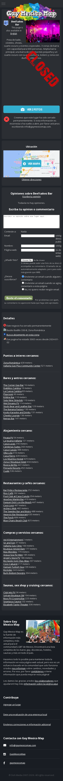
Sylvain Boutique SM (13, 595)
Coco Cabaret (10, 563)
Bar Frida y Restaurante (15, 490)
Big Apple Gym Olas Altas (16, 560)
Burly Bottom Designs (14, 573)
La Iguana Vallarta (12, 440)
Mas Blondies (10, 551)
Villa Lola (7, 452)
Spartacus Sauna (12, 601)
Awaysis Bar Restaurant (15, 514)
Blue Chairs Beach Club (15, 520)
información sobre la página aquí (41, 683)
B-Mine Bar (8, 397)
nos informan (19, 668)
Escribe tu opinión (32, 196)
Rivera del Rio (10, 464)
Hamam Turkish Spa (13, 566)
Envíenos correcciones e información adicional (27, 724)
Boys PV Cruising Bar (14, 598)
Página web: (10, 249)
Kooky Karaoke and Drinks (17, 412)
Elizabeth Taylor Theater (15, 604)
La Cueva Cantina (12, 391)
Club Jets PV (9, 592)
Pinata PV (8, 437)
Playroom (8, 394)
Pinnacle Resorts (11, 467)
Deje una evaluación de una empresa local (25, 714)
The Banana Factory (13, 409)
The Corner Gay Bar (13, 385)
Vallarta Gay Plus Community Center (21, 365)
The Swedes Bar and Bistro (17, 511)
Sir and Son (9, 542)
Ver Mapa (34, 164)
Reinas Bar (8, 418)
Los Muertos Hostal (13, 458)
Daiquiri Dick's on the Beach (17, 502)
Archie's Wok (9, 508)
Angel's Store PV (11, 557)
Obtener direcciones (31, 179)
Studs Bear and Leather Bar (17, 406)
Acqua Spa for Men (13, 554)
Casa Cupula (10, 449)
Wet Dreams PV (11, 403)
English (13, 33)
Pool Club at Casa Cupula (16, 496)
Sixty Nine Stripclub (13, 400)
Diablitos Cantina (12, 388)
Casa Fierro (9, 455)
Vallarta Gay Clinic (12, 545)
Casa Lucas (9, 443)
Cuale (6, 471)
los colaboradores (44, 680)
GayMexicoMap (18, 754)
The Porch (8, 517)
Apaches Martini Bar (13, 499)
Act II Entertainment (13, 539)
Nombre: (8, 245)
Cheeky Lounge (11, 415)
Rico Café (8, 493)
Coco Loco (8, 505)
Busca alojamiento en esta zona (23, 334)
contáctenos (37, 671)
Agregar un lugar (12, 704)
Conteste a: (10, 231)
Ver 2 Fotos (34, 109)
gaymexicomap (17, 762)
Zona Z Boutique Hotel (14, 461)
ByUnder (7, 570)
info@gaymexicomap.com (23, 745)
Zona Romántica (11, 362)
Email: (7, 235)
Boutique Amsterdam (14, 548)
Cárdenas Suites (11, 446)
